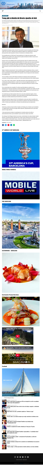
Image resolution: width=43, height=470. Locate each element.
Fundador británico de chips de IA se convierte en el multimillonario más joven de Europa (23, 442)
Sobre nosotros (25, 459)
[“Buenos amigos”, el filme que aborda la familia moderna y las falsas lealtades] (4, 447)
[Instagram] (23, 457)
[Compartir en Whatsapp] (14, 125)
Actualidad (8, 400)
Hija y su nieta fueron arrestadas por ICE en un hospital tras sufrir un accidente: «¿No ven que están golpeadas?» (23, 402)
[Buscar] (40, 11)
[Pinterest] (25, 457)
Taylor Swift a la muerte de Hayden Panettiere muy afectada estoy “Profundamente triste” (20, 422)
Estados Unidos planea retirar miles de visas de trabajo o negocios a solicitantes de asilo (23, 407)
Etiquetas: (4, 122)
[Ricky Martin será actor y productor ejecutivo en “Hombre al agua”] (4, 411)
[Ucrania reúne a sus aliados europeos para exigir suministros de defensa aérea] (4, 416)
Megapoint (21, 463)
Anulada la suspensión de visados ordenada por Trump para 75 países (21, 426)
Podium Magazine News (9, 397)
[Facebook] (15, 457)
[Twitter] (18, 457)
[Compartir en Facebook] (3, 125)
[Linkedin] (28, 457)
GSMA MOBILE (5, 15)
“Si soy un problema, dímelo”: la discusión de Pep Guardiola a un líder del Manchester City (21, 437)
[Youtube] (20, 457)
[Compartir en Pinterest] (8, 125)
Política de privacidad (19, 459)
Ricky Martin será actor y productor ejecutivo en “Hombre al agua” (20, 411)
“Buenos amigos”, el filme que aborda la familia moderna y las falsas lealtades (22, 446)
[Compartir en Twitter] (6, 125)
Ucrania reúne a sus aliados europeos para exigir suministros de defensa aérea (22, 416)
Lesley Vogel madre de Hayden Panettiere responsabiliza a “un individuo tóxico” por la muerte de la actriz (23, 432)
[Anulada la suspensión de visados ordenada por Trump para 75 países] (4, 426)
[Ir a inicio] (21, 4)
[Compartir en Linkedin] (11, 125)
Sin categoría (9, 415)
